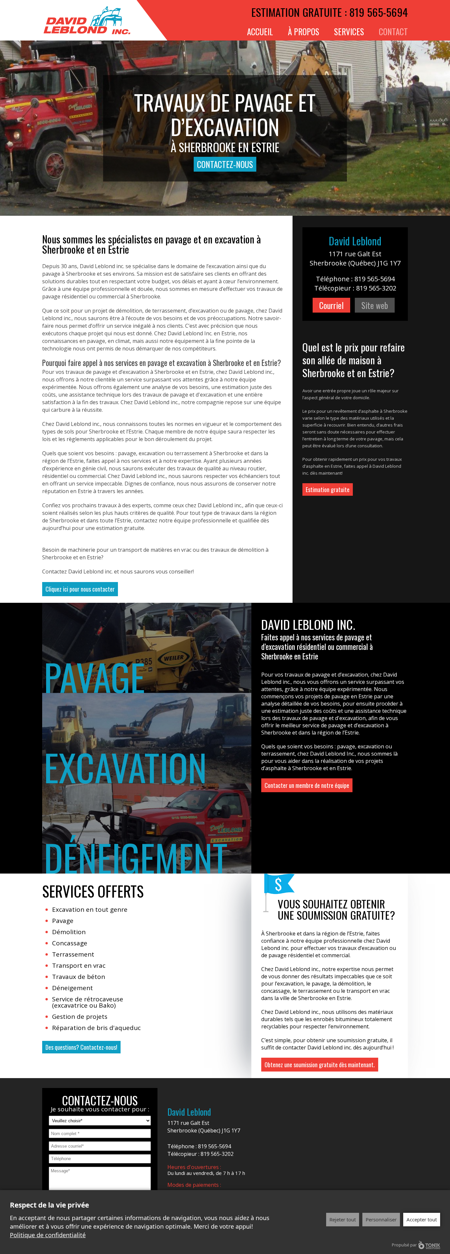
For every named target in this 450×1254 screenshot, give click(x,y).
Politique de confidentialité (48, 1235)
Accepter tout (422, 1219)
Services (349, 31)
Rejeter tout (342, 1219)
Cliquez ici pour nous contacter (80, 589)
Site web (374, 305)
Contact (393, 31)
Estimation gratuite (328, 489)
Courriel (331, 305)
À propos (303, 31)
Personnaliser (381, 1219)
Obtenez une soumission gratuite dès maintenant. (320, 1064)
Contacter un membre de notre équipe (307, 785)
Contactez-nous (225, 164)
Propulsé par (404, 1245)
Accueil (260, 31)
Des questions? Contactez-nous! (81, 1047)
